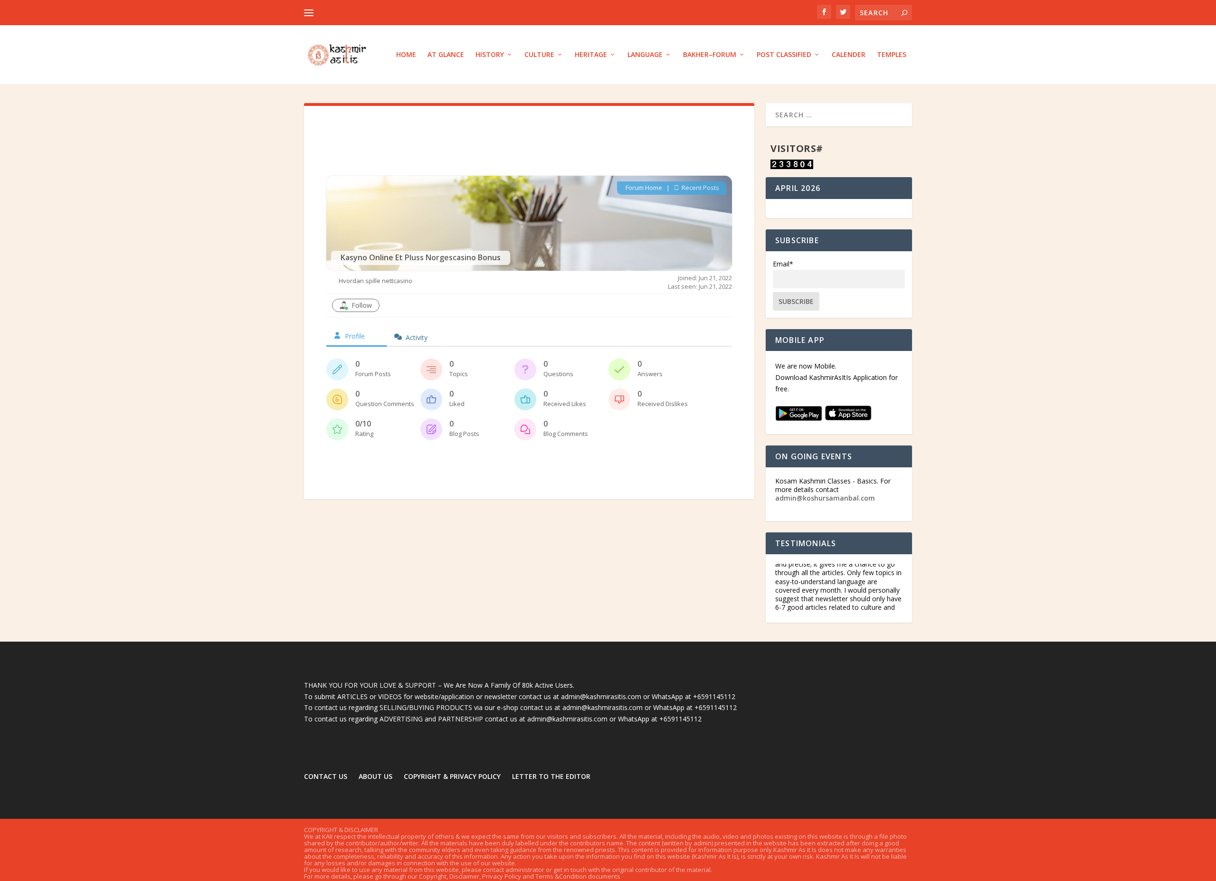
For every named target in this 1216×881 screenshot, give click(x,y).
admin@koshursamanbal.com (825, 497)
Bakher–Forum (709, 55)
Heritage (591, 55)
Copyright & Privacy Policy (452, 776)
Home (406, 55)
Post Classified (784, 55)
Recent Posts (699, 187)
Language (645, 55)
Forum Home (644, 187)
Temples (891, 55)
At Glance (446, 55)
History (489, 55)
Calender (848, 55)
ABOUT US (375, 776)
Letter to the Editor (551, 776)
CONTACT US (325, 776)
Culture (539, 55)
